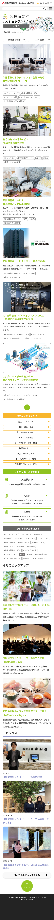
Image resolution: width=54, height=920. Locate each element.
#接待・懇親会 (9, 542)
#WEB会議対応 (16, 338)
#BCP (37, 97)
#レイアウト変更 (10, 97)
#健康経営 (8, 538)
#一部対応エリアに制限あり (14, 101)
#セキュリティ (9, 158)
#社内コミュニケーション (25, 538)
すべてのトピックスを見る (27, 875)
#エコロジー (26, 534)
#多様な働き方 (9, 334)
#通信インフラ (23, 334)
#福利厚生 (31, 546)
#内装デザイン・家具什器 (14, 546)
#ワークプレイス (25, 97)
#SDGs (45, 158)
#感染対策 (38, 534)
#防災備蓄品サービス (29, 93)
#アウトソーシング (11, 93)
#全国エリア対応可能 (12, 162)
